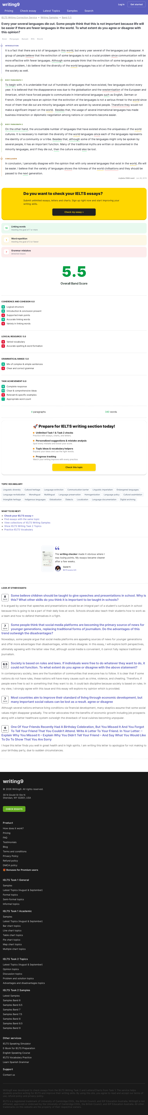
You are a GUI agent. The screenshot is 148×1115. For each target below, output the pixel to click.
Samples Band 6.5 (12, 1004)
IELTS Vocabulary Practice (17, 1057)
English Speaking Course (16, 1052)
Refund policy (10, 860)
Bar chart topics (12, 925)
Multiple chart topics (14, 948)
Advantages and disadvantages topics (24, 983)
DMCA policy (10, 865)
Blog (5, 846)
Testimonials (9, 842)
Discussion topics (12, 973)
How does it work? (13, 828)
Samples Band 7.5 (12, 1014)
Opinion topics (11, 969)
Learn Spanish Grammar (16, 1062)
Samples (72, 10)
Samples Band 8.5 (13, 1023)
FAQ (5, 837)
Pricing (9, 10)
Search (89, 10)
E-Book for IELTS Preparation (19, 1048)
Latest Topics (51, 10)
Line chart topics (12, 930)
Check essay (28, 10)
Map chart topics (12, 944)
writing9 (11, 4)
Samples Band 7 (11, 1009)
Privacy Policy (10, 856)
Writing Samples (49, 17)
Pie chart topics (11, 939)
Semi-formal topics (13, 899)
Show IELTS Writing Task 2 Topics (22, 526)
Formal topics (10, 894)
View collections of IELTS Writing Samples (27, 522)
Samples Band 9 (12, 1028)
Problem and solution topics (18, 978)
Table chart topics (13, 935)
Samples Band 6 (12, 1000)
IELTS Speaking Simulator (17, 1043)
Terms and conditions (14, 851)
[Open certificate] (47, 559)
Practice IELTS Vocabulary (18, 529)
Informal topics (11, 903)
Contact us (9, 1074)
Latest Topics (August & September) (23, 890)
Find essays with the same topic (21, 519)
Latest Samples (11, 995)
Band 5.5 (67, 17)
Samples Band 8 (12, 1018)
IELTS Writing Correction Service (19, 17)
